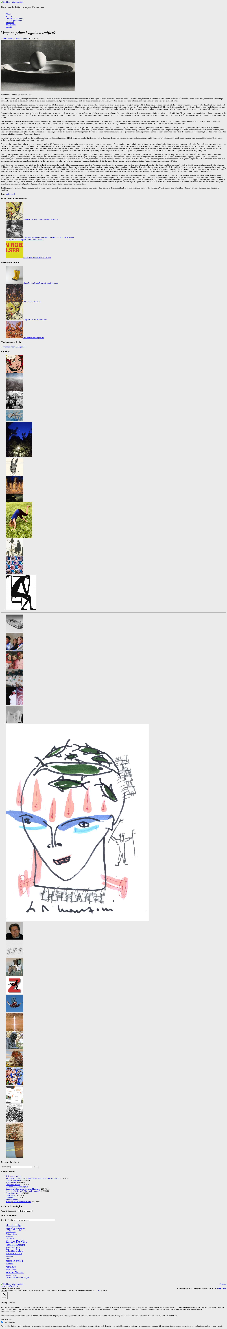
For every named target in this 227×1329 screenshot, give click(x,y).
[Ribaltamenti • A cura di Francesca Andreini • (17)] (19, 537)
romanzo (11, 1266)
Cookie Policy (221, 1288)
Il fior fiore (10, 23)
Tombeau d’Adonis (13, 1185)
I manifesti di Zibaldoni (14, 18)
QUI (98, 1290)
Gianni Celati (14, 1250)
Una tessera (10, 1197)
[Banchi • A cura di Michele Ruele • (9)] (14, 408)
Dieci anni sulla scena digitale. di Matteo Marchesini (23, 1188)
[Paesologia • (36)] (14, 1066)
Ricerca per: (5, 1167)
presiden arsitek (14, 1260)
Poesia (8, 1258)
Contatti (9, 27)
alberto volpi (13, 1225)
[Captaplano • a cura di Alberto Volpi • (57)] (14, 421)
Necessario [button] (5, 1312)
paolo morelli (10, 194)
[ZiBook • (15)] (14, 1157)
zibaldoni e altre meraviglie (17, 1277)
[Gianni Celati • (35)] (14, 939)
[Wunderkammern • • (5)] (14, 573)
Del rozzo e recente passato (33, 338)
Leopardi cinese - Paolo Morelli (31, 240)
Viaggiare (6, 347)
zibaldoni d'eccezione (11, 1275)
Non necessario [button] (6, 1320)
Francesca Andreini (15, 1244)
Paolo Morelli (8, 38)
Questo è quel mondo (14, 21)
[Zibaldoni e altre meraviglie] (12, 2)
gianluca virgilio (13, 1247)
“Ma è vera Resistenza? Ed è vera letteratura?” (23, 1191)
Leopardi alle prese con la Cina (35, 320)
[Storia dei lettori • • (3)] (14, 555)
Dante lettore (10, 1195)
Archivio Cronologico (9, 1211)
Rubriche (9, 16)
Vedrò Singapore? (19, 347)
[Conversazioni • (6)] (14, 668)
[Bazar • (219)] (14, 632)
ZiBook (8, 14)
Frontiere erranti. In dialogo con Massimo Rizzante (18, 1201)
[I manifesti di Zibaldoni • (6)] (14, 957)
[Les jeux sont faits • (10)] (14, 1030)
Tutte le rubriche (7, 1220)
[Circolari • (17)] (14, 650)
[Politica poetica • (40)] (14, 1085)
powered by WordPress (9, 1286)
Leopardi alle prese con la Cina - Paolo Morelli (40, 219)
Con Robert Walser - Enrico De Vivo (37, 258)
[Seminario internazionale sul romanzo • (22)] (14, 1121)
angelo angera (15, 1229)
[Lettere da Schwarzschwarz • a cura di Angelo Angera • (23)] (14, 475)
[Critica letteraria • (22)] (14, 686)
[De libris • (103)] (14, 723)
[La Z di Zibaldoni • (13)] (14, 994)
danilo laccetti (10, 1238)
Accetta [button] (104, 1290)
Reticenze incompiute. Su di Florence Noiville (33, 1177)
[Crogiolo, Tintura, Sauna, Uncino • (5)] (14, 704)
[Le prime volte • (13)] (14, 1012)
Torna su (223, 1284)
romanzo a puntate (11, 1269)
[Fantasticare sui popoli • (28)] (77, 921)
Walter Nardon (15, 1272)
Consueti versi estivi (13, 1180)
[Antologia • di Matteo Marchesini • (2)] (14, 372)
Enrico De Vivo (16, 1241)
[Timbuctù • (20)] (14, 1139)
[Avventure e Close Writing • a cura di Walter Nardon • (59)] (14, 390)
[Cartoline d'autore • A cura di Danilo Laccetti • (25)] (19, 457)
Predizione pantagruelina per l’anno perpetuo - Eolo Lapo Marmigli (48, 237)
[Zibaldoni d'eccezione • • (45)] (21, 609)
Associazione (11, 25)
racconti (9, 1263)
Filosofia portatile (22, 38)
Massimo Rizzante (14, 1253)
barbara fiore (9, 1236)
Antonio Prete (11, 1234)
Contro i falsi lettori (13, 1193)
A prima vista (11, 1183)
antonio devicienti (10, 1232)
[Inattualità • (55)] (14, 975)
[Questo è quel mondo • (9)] (14, 1103)
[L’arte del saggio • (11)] (14, 1048)
